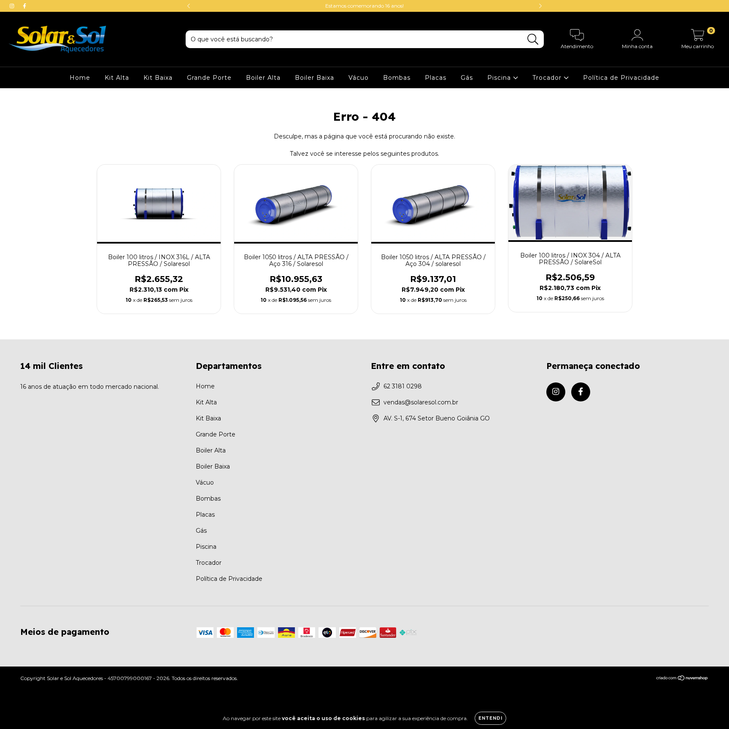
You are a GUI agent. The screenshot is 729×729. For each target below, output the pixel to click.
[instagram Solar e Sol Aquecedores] (12, 6)
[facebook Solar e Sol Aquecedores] (24, 6)
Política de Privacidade (621, 77)
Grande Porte (209, 77)
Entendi (490, 718)
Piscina (500, 77)
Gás (467, 77)
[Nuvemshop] (682, 679)
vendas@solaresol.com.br (420, 402)
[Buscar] (533, 39)
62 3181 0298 (402, 386)
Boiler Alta (263, 77)
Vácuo (358, 77)
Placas (435, 77)
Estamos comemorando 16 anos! (364, 6)
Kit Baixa (158, 77)
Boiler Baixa (314, 77)
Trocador (548, 77)
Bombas (396, 77)
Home (80, 77)
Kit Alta (117, 77)
